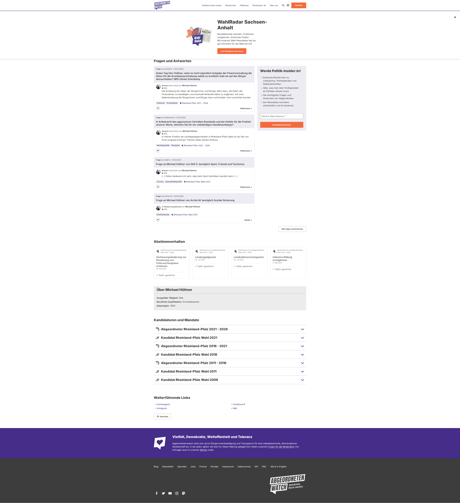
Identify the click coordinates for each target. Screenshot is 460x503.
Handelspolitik (163, 145)
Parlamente (258, 5)
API (256, 466)
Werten (203, 450)
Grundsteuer (172, 103)
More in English (279, 466)
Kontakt (214, 466)
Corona (160, 181)
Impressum (228, 466)
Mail (235, 408)
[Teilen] (158, 108)
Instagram (162, 408)
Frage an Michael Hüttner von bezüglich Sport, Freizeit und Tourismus (200, 164)
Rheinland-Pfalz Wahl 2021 (198, 182)
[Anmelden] (288, 5)
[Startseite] (162, 5)
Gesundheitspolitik (173, 181)
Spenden (182, 466)
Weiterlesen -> (246, 108)
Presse (203, 466)
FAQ (264, 466)
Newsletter (168, 466)
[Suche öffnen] (283, 5)
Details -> (248, 220)
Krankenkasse (163, 214)
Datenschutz (244, 466)
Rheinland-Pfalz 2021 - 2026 (195, 103)
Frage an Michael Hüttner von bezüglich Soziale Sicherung (195, 200)
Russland (175, 145)
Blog (156, 466)
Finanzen (161, 103)
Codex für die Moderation (281, 446)
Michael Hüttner (189, 85)
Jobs (193, 466)
